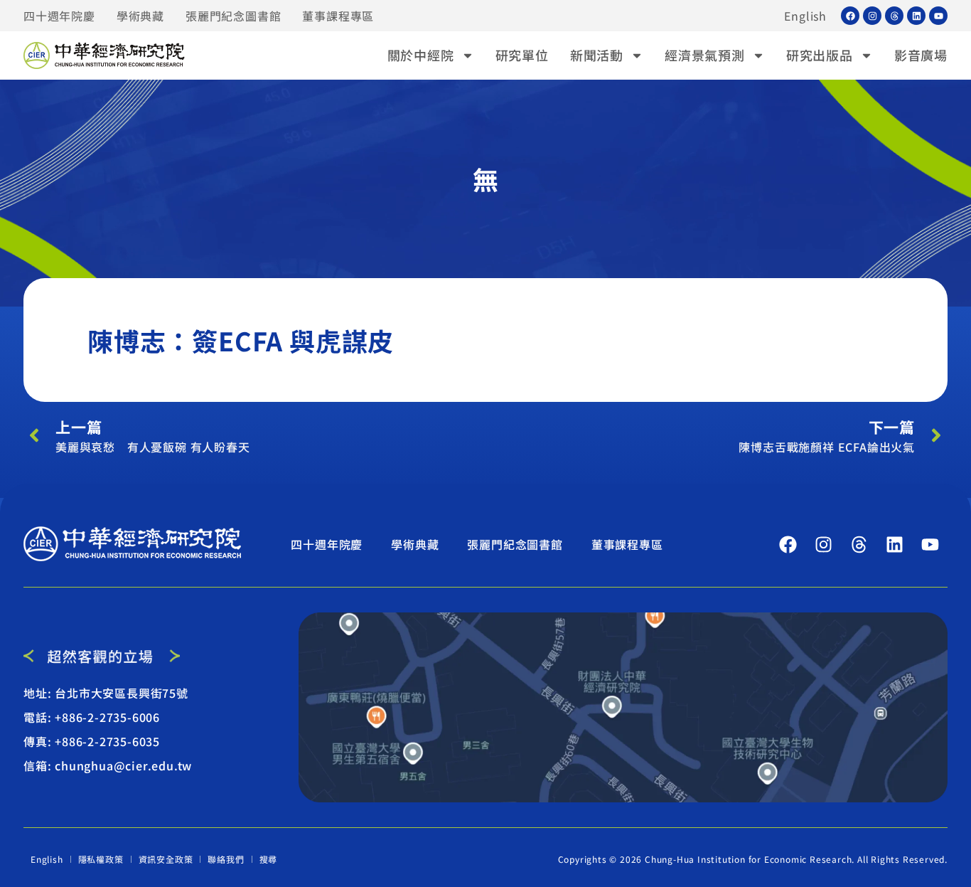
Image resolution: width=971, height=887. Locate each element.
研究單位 (522, 55)
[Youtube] (938, 15)
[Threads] (894, 15)
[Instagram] (872, 15)
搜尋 (268, 859)
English (805, 15)
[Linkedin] (916, 15)
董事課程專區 (338, 15)
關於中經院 (420, 55)
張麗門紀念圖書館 (233, 15)
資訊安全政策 (166, 859)
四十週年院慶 (59, 15)
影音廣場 (921, 55)
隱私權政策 (101, 859)
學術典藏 (140, 15)
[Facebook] (850, 15)
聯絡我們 (226, 859)
